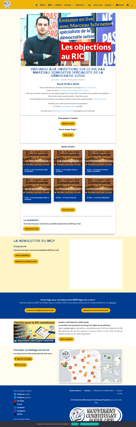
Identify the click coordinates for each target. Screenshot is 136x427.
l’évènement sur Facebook (63, 111)
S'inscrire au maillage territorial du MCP (40, 310)
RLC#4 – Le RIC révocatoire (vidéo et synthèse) (36, 170)
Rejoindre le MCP (68, 124)
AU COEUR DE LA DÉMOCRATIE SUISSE (73, 90)
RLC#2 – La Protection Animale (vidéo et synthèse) (97, 170)
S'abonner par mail (31, 229)
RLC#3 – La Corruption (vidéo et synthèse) (67, 170)
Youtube (64, 106)
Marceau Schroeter (89, 87)
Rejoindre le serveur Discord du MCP (95, 310)
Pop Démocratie (100, 99)
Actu (43, 5)
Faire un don (97, 5)
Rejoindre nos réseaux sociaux (26, 261)
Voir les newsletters (22, 255)
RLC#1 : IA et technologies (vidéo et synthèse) (37, 198)
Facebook (72, 106)
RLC (51, 5)
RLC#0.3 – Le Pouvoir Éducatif (66, 198)
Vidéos (59, 5)
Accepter (75, 424)
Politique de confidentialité (103, 390)
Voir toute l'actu (68, 210)
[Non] (134, 424)
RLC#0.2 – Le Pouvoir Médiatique (98, 198)
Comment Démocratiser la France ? (73, 80)
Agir (89, 5)
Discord (121, 5)
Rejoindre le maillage (24, 359)
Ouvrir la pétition (66, 339)
